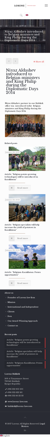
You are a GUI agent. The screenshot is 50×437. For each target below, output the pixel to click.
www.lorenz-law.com (18, 401)
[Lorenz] (25, 5)
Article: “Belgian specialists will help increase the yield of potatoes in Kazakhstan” (22, 227)
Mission (11, 302)
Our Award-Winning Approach (23, 321)
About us (9, 293)
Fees (10, 316)
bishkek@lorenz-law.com (20, 406)
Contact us (13, 325)
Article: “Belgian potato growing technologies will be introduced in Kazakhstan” (21, 177)
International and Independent (23, 307)
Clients (11, 311)
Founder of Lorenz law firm (21, 297)
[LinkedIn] (25, 430)
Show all (40, 62)
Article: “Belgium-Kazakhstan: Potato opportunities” (24, 364)
